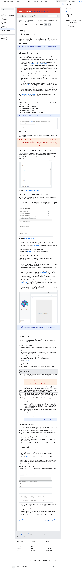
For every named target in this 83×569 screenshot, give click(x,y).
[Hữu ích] (55, 20)
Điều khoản (18, 566)
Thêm (45, 1)
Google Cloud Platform (47, 560)
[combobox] (61, 1)
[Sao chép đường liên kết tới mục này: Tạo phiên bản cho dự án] (35, 424)
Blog (32, 543)
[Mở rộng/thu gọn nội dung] (26, 27)
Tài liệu (29, 1)
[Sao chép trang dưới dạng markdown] (49, 24)
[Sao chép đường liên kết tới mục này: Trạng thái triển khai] (30, 364)
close (81, 4)
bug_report (77, 4)
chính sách (29, 84)
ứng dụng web (30, 251)
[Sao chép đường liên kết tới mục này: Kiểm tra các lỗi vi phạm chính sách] (41, 53)
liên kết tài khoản (38, 142)
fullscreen (79, 4)
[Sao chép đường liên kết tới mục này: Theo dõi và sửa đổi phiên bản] (35, 466)
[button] (7, 31)
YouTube (33, 552)
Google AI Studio (49, 548)
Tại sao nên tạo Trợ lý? (21, 544)
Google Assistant (31, 20)
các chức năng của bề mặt (29, 238)
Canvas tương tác (35, 245)
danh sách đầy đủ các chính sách (28, 94)
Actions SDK (25, 269)
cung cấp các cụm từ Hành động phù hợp (39, 63)
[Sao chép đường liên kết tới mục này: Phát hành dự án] (30, 336)
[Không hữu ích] (57, 20)
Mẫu (27, 456)
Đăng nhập (80, 1)
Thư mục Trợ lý (19, 548)
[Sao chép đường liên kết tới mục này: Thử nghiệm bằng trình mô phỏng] (40, 255)
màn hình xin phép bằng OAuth (30, 145)
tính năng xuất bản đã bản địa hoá (32, 190)
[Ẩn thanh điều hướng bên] (13, 567)
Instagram (33, 546)
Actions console (5, 5)
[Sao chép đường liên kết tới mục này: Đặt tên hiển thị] (29, 100)
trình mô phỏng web (43, 272)
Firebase (47, 546)
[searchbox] (7, 9)
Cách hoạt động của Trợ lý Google (22, 546)
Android (47, 543)
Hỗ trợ (41, 1)
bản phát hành (26, 360)
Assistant (10, 1)
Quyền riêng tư (24, 566)
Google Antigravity (49, 550)
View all (47, 555)
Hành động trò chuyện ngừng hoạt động (39, 11)
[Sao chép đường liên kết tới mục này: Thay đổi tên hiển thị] (30, 131)
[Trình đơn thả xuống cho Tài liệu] (31, 1)
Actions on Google (20, 1)
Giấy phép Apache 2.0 (30, 533)
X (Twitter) (33, 550)
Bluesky (32, 544)
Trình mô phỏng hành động (29, 331)
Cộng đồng (36, 1)
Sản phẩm (25, 20)
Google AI (55, 560)
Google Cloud (48, 552)
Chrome (47, 544)
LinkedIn (32, 548)
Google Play (48, 553)
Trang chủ (20, 20)
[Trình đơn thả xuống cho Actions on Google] (25, 1)
